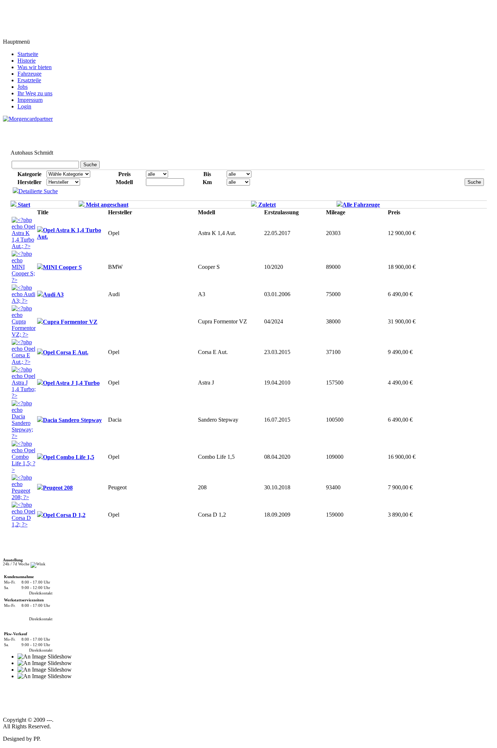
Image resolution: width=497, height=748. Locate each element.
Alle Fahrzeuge (361, 205)
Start (23, 205)
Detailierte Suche (38, 191)
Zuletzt (266, 205)
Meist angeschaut (106, 205)
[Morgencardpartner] (28, 118)
